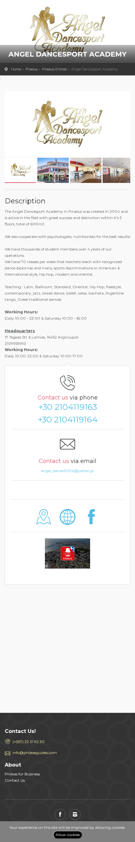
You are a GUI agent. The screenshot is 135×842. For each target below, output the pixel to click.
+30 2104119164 (68, 419)
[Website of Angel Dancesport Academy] (67, 521)
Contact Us (15, 780)
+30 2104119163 (67, 407)
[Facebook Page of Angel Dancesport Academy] (91, 521)
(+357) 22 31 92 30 (29, 741)
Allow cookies (68, 834)
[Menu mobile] (124, 12)
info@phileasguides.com (35, 752)
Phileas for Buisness (22, 774)
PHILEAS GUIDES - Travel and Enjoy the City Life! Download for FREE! (33, 11)
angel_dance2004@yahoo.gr (67, 470)
